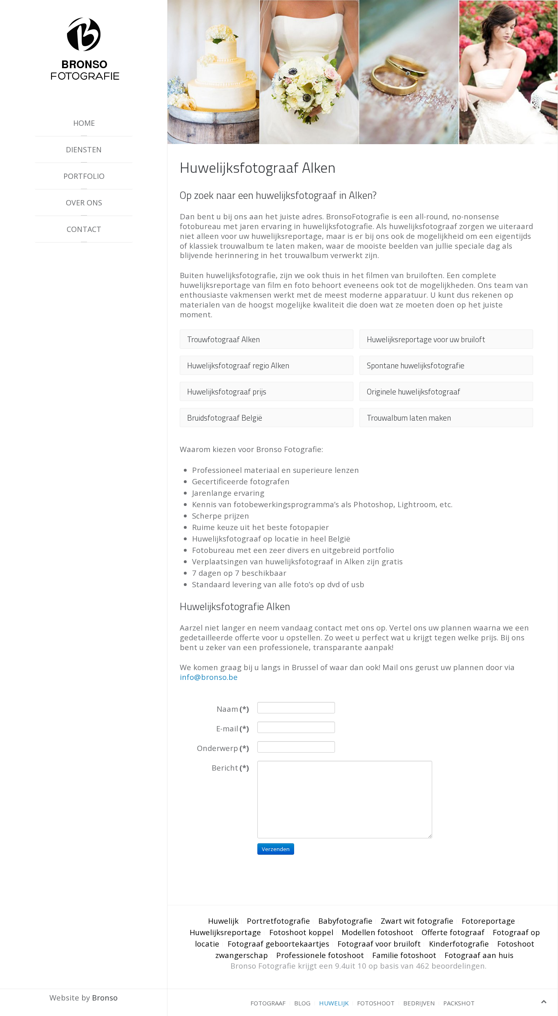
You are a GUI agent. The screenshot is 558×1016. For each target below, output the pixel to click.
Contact (84, 229)
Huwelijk (223, 921)
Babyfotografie (345, 921)
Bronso (105, 997)
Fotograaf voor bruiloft (379, 943)
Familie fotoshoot (404, 955)
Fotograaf (268, 1003)
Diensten (84, 149)
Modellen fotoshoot (377, 932)
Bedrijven (419, 1003)
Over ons (84, 202)
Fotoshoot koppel (301, 932)
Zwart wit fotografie (417, 921)
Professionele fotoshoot (320, 955)
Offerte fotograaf (453, 932)
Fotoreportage (488, 921)
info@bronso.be (209, 677)
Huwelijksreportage (225, 932)
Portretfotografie (278, 921)
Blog (302, 1003)
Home (84, 123)
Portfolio (84, 176)
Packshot (459, 1003)
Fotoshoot (376, 1003)
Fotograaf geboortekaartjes (278, 943)
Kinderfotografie (459, 943)
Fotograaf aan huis (478, 955)
